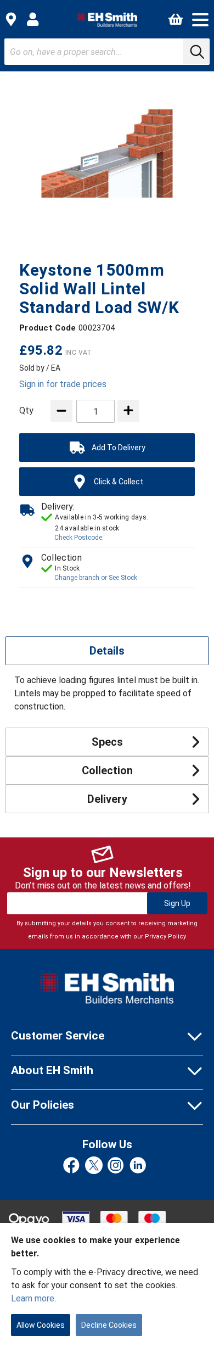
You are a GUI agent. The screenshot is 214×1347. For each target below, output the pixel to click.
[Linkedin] (138, 1166)
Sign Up (177, 903)
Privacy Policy (165, 936)
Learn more (32, 1298)
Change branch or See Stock (95, 578)
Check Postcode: (79, 537)
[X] (94, 1166)
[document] (107, 1285)
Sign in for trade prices (62, 384)
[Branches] (11, 19)
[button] (200, 19)
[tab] (107, 650)
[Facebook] (71, 1166)
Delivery (107, 799)
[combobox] (107, 51)
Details (107, 650)
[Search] (196, 51)
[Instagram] (116, 1166)
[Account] (33, 19)
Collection (107, 770)
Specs (107, 741)
